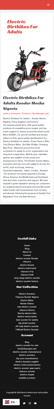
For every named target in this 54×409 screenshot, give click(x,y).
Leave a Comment (11, 113)
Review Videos (27, 303)
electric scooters (27, 355)
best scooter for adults (27, 320)
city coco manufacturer (27, 358)
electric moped (27, 374)
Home (27, 245)
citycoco (27, 261)
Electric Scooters (27, 294)
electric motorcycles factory (27, 365)
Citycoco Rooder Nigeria (27, 297)
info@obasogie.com (27, 348)
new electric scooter (27, 307)
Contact (27, 255)
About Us (27, 252)
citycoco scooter (27, 371)
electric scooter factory (27, 281)
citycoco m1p (27, 271)
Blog (27, 342)
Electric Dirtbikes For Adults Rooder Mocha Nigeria (23, 103)
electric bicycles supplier (27, 361)
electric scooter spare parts (27, 368)
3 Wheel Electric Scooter (27, 329)
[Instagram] (30, 403)
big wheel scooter (27, 323)
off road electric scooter (27, 326)
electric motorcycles (27, 316)
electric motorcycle (27, 268)
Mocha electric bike (27, 313)
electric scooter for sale (27, 345)
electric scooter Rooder (27, 258)
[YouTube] (35, 403)
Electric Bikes (27, 300)
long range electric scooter (27, 278)
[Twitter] (24, 403)
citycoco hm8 (27, 275)
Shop (27, 248)
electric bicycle (27, 265)
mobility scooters (27, 378)
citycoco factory (27, 310)
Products (26, 113)
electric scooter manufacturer (27, 352)
